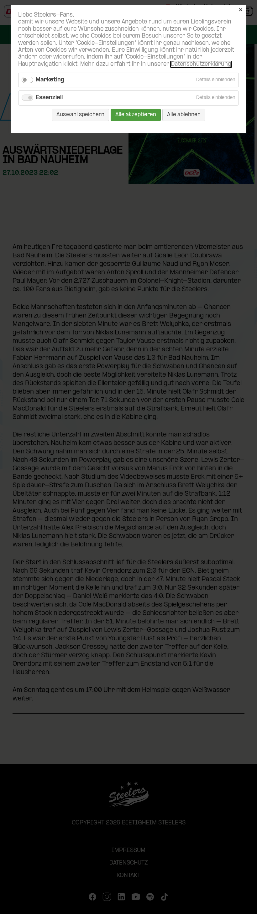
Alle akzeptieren (135, 115)
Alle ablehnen (184, 115)
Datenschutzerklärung (201, 64)
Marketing (50, 80)
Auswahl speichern (80, 115)
